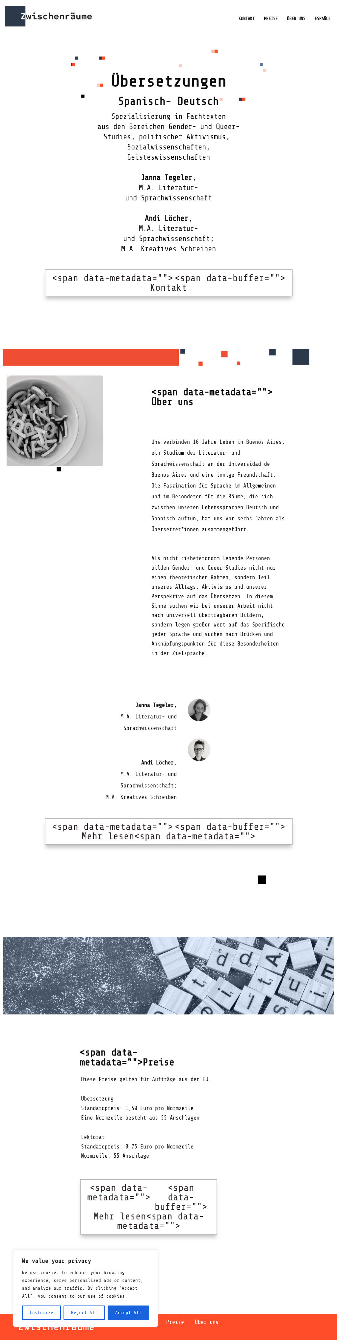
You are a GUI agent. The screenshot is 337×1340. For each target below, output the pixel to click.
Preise (175, 1322)
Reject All (84, 1312)
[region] (85, 1288)
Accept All (128, 1312)
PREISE (271, 18)
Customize (41, 1312)
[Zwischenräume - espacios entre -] (48, 18)
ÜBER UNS (296, 18)
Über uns (207, 1322)
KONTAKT (247, 18)
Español (323, 18)
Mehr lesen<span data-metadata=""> (168, 831)
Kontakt (168, 283)
